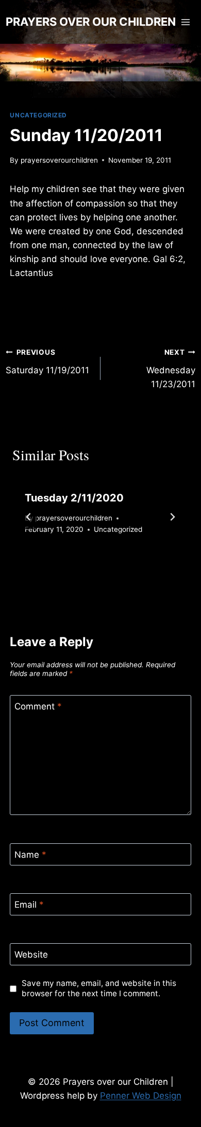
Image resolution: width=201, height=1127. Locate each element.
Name (30, 854)
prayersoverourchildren (59, 160)
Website (31, 954)
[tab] (79, 564)
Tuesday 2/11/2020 (74, 498)
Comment (38, 706)
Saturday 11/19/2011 (47, 361)
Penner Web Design (140, 1095)
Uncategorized (38, 115)
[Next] (172, 517)
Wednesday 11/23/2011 (170, 368)
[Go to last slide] (29, 517)
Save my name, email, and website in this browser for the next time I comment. (99, 988)
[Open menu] (185, 22)
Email (29, 904)
